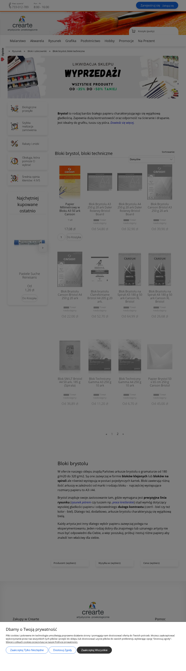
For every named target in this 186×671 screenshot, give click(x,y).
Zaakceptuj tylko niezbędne (27, 650)
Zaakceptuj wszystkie (94, 650)
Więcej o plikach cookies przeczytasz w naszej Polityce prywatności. (42, 642)
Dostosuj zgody (62, 650)
